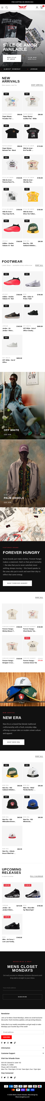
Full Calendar (36, 876)
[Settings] (37, 7)
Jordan (28, 69)
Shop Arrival (37, 85)
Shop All (39, 265)
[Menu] (2, 7)
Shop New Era (13, 742)
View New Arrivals (32, 58)
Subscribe (22, 996)
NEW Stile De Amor (11, 58)
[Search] (6, 7)
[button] (41, 7)
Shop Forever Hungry (17, 583)
